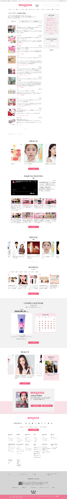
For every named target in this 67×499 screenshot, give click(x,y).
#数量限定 (22, 87)
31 (39, 330)
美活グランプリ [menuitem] (53, 437)
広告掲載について (24, 487)
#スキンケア (18, 87)
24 (39, 328)
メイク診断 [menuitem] (18, 441)
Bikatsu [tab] (25, 271)
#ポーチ (18, 124)
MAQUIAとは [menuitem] (19, 465)
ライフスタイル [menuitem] (48, 9)
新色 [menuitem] (16, 9)
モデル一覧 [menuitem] (18, 464)
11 (42, 323)
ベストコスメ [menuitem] (43, 9)
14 (51, 323)
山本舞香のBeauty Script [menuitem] (37, 457)
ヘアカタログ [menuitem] (36, 438)
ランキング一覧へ (33, 293)
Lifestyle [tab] (32, 271)
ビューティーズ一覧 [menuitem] (11, 448)
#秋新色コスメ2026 (55, 22)
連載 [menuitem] (52, 9)
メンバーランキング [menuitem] (11, 451)
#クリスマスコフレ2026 (48, 22)
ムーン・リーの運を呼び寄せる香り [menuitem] (46, 452)
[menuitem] (12, 435)
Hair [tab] (29, 271)
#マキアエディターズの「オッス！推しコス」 (51, 27)
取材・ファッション (24, 474)
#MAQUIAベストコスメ (51, 20)
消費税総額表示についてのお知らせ (33, 478)
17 (39, 325)
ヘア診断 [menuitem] (35, 441)
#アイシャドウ (19, 106)
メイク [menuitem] (14, 9)
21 (51, 325)
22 (54, 325)
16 (36, 325)
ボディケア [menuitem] (23, 9)
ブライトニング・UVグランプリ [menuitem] (20, 451)
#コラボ (21, 124)
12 (45, 323)
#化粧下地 (55, 30)
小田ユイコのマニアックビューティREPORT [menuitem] (37, 451)
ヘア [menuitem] (19, 9)
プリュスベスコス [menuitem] (19, 453)
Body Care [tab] (21, 271)
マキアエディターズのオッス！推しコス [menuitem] (37, 447)
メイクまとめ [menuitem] (18, 438)
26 (45, 328)
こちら (42, 484)
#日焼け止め (47, 30)
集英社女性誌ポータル (15, 487)
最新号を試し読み (36, 405)
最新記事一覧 (13, 21)
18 (42, 325)
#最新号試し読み (51, 33)
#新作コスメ (23, 106)
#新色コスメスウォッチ (53, 25)
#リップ (21, 33)
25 (42, 328)
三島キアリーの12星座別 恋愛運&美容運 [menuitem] (46, 448)
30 (36, 330)
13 (48, 323)
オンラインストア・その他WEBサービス (51, 474)
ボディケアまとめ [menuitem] (44, 438)
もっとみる (33, 168)
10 (39, 323)
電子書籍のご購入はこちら (47, 405)
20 (48, 325)
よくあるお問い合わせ (33, 487)
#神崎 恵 (47, 25)
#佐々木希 (26, 115)
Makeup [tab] (17, 271)
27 (48, 328)
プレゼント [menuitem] (38, 9)
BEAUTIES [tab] (37, 271)
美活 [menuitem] (26, 9)
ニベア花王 (23, 335)
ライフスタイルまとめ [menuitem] (28, 448)
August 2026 (45, 314)
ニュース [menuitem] (9, 437)
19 (45, 325)
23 (36, 328)
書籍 (35, 474)
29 (54, 328)
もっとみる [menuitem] (57, 9)
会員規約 (53, 487)
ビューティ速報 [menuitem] (27, 441)
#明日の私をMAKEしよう (51, 18)
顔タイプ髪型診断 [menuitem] (53, 448)
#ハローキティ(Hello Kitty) (20, 115)
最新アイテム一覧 (25, 21)
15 (54, 323)
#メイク (18, 33)
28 (51, 328)
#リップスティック (25, 75)
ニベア (18, 335)
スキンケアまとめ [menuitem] (10, 438)
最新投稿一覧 (36, 21)
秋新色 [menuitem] (26, 438)
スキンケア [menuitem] (10, 9)
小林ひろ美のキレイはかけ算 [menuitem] (37, 449)
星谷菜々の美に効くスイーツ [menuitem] (37, 455)
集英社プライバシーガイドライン (44, 487)
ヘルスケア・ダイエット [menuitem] (54, 438)
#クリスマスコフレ (19, 75)
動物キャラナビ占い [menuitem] (45, 450)
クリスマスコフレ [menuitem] (27, 437)
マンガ (9, 474)
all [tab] (9, 271)
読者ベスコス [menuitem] (18, 448)
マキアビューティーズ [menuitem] (32, 9)
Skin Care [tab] (12, 271)
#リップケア (51, 30)
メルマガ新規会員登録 (33, 429)
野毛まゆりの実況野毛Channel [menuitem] (37, 453)
